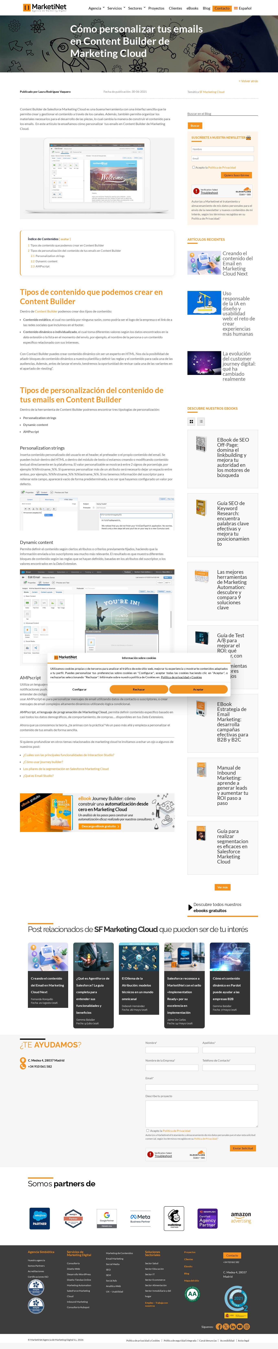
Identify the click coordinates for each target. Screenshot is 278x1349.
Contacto (222, 8)
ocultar (65, 239)
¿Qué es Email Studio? (38, 775)
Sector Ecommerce (155, 1279)
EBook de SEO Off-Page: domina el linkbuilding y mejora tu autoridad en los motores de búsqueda (233, 457)
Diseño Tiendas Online (79, 1279)
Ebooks (188, 1266)
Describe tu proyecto (159, 1096)
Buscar (195, 125)
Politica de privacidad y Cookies (181, 677)
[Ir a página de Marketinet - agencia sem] (107, 1219)
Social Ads (111, 1280)
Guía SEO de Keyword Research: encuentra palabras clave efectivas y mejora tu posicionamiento (233, 523)
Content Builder (46, 311)
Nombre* (151, 1042)
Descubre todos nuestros (217, 907)
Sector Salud (151, 1263)
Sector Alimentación (156, 1285)
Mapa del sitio (191, 1280)
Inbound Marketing (77, 1301)
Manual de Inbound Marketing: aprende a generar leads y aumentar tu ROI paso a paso (232, 785)
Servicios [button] (114, 8)
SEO (108, 1269)
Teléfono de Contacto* (216, 1060)
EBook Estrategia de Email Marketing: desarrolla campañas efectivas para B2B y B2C (232, 722)
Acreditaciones (36, 1271)
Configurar (79, 689)
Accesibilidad (227, 1340)
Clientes (175, 8)
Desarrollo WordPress (79, 1274)
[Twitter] (226, 1326)
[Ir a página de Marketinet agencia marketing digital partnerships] (241, 1219)
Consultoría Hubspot (78, 1307)
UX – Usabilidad (114, 1291)
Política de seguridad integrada (180, 1340)
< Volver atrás (248, 81)
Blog (206, 8)
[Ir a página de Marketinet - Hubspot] (73, 1219)
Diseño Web (73, 1268)
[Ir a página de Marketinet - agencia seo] (207, 1219)
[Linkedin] (233, 1326)
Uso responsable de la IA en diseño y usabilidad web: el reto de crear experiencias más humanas (239, 313)
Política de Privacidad (222, 167)
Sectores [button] (135, 8)
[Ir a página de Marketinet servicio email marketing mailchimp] (174, 1219)
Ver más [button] (223, 887)
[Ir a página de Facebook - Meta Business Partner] (140, 1219)
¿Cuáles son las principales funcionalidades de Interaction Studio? (68, 755)
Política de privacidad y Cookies (143, 1340)
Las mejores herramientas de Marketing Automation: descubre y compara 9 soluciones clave (232, 589)
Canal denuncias (208, 1340)
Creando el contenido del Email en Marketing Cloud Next (238, 263)
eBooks (192, 8)
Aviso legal (243, 1340)
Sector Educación (154, 1268)
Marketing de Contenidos (119, 1253)
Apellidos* (209, 1042)
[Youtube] (239, 1326)
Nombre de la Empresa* (160, 1060)
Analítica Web (113, 1286)
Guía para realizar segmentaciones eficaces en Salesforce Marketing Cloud (232, 846)
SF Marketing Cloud (211, 92)
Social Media (112, 1264)
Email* (150, 1078)
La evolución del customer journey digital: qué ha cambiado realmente (239, 366)
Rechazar (139, 689)
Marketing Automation (79, 1285)
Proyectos (156, 8)
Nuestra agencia (36, 1260)
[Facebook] (219, 1326)
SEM (108, 1275)
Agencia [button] (95, 8)
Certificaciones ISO (38, 1276)
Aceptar (198, 689)
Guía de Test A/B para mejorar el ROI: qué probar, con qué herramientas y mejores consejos (232, 655)
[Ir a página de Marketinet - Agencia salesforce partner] (40, 1219)
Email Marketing (114, 1258)
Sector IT (150, 1274)
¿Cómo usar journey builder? (43, 762)
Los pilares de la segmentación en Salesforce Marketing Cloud (66, 769)
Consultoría (73, 1263)
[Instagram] (246, 1326)
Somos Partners (36, 1265)
